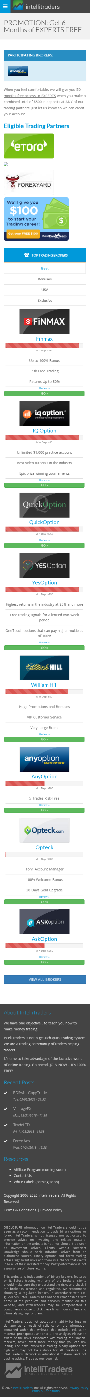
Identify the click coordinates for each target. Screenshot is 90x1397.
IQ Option (44, 430)
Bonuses (45, 279)
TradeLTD (21, 1124)
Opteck (44, 847)
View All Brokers (45, 979)
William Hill (44, 685)
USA (45, 289)
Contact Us (23, 1175)
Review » (44, 388)
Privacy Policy (78, 1388)
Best (45, 268)
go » (44, 393)
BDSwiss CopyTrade (30, 1092)
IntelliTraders (43, 6)
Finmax (44, 338)
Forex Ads (21, 1140)
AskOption (44, 939)
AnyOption (45, 776)
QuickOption (44, 522)
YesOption (44, 582)
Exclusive (45, 300)
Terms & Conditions (45, 1391)
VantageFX (22, 1108)
